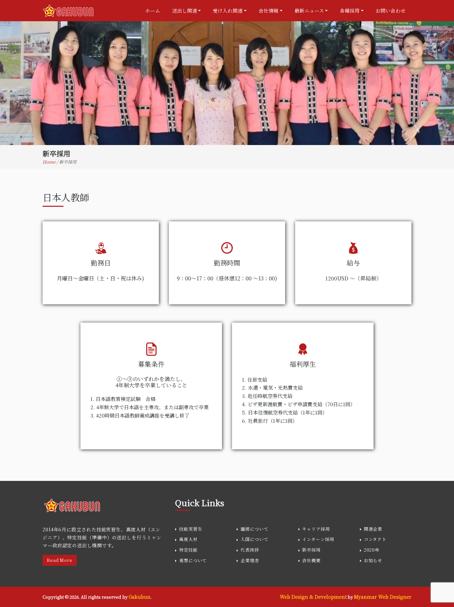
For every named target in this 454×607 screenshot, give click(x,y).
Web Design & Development (313, 596)
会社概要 (311, 560)
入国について (254, 539)
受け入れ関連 (228, 10)
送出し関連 (184, 10)
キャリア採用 (316, 529)
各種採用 (350, 10)
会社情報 (269, 10)
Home (50, 162)
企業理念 (250, 560)
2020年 (372, 550)
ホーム (152, 10)
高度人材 (188, 539)
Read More (59, 560)
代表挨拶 (250, 550)
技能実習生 (190, 529)
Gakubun (140, 596)
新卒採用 (311, 550)
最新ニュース (309, 10)
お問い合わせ (390, 10)
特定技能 (188, 550)
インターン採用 (318, 539)
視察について (193, 560)
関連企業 (373, 529)
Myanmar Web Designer (382, 596)
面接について (254, 529)
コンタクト (375, 539)
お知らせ (373, 560)
